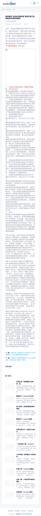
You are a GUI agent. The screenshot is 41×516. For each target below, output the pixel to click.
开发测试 (17, 511)
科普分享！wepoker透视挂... (25, 469)
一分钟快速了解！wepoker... (25, 444)
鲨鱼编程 (29, 514)
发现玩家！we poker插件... (25, 492)
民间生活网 (23, 514)
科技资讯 (10, 511)
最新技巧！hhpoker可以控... (25, 396)
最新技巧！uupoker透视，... (25, 419)
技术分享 (23, 511)
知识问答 (8, 9)
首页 (3, 9)
